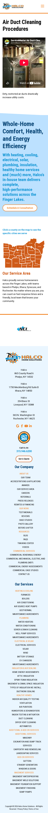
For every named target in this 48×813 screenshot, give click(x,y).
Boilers (25, 598)
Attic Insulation (25, 676)
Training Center (26, 543)
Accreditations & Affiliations (26, 481)
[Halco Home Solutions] (13, 6)
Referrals (25, 497)
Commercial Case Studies (25, 570)
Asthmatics (25, 726)
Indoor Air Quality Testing (25, 699)
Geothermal (25, 610)
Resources (24, 531)
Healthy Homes (24, 695)
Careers (26, 493)
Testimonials (25, 512)
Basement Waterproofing (26, 776)
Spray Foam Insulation (25, 679)
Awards (25, 485)
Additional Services (25, 734)
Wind (25, 652)
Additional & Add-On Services (24, 730)
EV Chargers (25, 660)
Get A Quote (24, 459)
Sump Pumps (25, 792)
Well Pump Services (26, 633)
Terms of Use (34, 809)
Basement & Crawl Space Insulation (26, 683)
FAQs (25, 539)
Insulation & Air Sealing (24, 668)
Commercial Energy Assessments (25, 566)
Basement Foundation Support (25, 784)
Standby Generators (27, 765)
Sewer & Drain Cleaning (25, 629)
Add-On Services (25, 757)
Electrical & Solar (24, 641)
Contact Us (24, 574)
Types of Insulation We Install (25, 687)
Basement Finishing (25, 788)
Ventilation (26, 703)
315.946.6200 (24, 451)
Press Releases (25, 500)
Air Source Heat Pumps (25, 606)
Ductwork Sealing (26, 691)
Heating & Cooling (24, 591)
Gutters (27, 761)
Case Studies (25, 520)
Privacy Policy (23, 809)
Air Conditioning (25, 602)
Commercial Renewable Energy (25, 555)
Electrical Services (25, 645)
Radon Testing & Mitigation (25, 714)
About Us (24, 473)
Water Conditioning (26, 625)
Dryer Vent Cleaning (25, 722)
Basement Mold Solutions (25, 780)
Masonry (27, 737)
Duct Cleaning (26, 718)
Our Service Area (25, 489)
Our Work (24, 508)
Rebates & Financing (24, 504)
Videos (25, 547)
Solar (26, 649)
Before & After (25, 527)
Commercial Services (24, 551)
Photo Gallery (25, 524)
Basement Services (24, 772)
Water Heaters (25, 622)
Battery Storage (25, 656)
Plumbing (24, 618)
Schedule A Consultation (20, 208)
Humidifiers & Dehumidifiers (26, 710)
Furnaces (25, 594)
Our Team (25, 477)
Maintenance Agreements (26, 614)
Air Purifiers (25, 707)
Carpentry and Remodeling (27, 749)
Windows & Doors (27, 768)
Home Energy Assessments (25, 672)
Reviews (26, 516)
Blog (25, 535)
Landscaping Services (27, 753)
